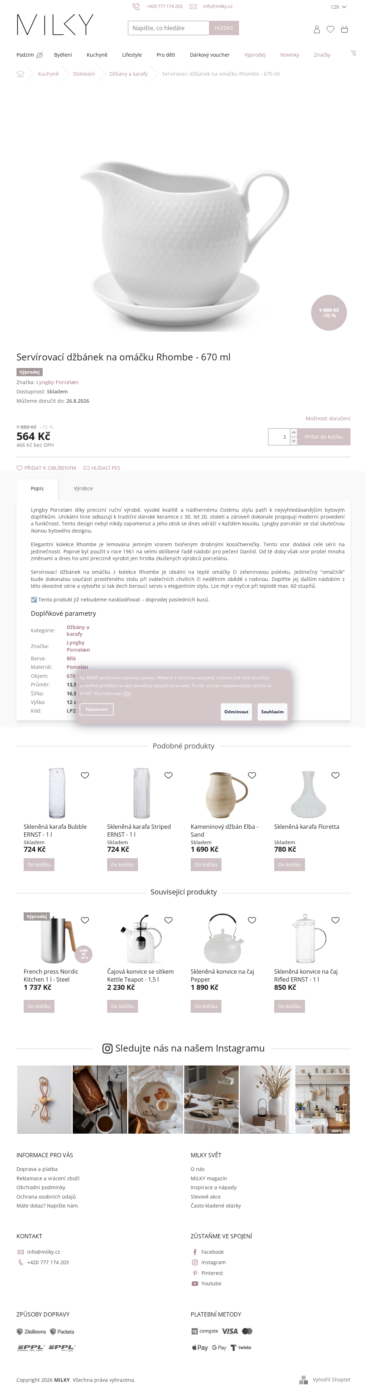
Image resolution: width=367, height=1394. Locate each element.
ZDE (127, 693)
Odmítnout (236, 712)
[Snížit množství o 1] (293, 441)
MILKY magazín (209, 1178)
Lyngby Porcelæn (78, 646)
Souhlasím (272, 712)
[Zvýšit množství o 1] (293, 433)
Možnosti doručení (328, 418)
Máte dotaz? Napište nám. (47, 1205)
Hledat (224, 27)
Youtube (211, 1283)
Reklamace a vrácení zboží (48, 1178)
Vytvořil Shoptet (332, 1379)
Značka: (47, 382)
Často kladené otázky (216, 1205)
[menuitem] (25, 54)
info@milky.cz (43, 1251)
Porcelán (77, 666)
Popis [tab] (37, 488)
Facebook (212, 1251)
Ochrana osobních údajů (46, 1196)
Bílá (71, 658)
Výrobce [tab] (83, 488)
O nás (198, 1169)
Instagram (213, 1262)
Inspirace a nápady (214, 1187)
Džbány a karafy (78, 630)
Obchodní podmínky (40, 1187)
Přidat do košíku (324, 436)
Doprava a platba (37, 1169)
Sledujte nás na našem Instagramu (190, 1047)
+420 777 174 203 (48, 1262)
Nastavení (97, 709)
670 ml (75, 675)
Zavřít (55, 460)
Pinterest (212, 1273)
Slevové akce (206, 1196)
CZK (335, 7)
